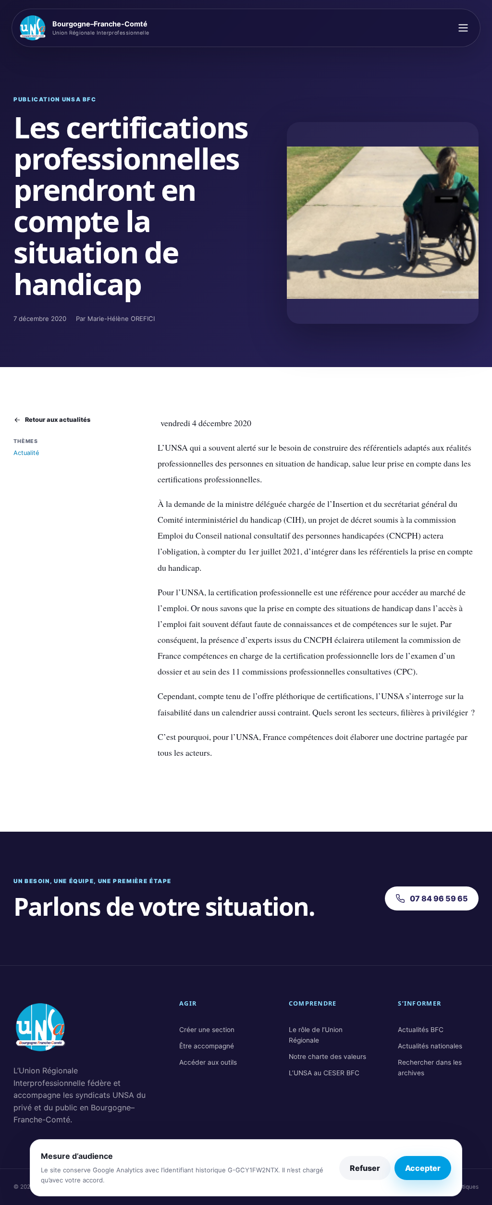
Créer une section (206, 1029)
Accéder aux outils (208, 1062)
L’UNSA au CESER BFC (324, 1073)
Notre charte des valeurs (327, 1056)
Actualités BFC (420, 1029)
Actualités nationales (430, 1046)
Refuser (365, 1168)
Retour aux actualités (57, 419)
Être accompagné (206, 1046)
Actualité (26, 452)
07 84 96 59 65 (439, 898)
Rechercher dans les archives (430, 1067)
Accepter (423, 1168)
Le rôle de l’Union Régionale (316, 1035)
